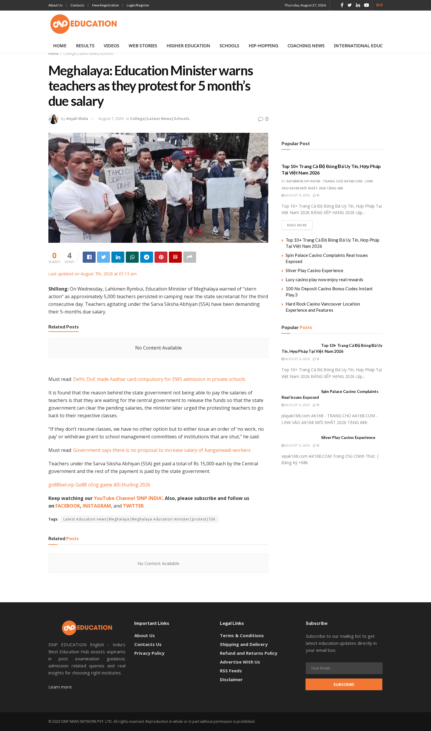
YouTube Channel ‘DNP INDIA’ (128, 498)
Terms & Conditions (242, 635)
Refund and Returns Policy (248, 653)
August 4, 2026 (297, 195)
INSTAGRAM (97, 506)
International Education (365, 45)
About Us (55, 5)
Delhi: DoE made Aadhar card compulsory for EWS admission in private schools (159, 379)
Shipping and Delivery (244, 644)
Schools (229, 45)
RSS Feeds (231, 671)
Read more (297, 225)
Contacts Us (148, 644)
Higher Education (188, 45)
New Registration (105, 5)
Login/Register (138, 5)
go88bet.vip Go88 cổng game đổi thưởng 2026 (99, 484)
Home (60, 45)
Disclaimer (231, 679)
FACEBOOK (67, 506)
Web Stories (143, 45)
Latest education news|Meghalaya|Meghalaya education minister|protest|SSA (139, 519)
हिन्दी (379, 5)
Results (85, 45)
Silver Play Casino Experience (314, 270)
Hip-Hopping (263, 45)
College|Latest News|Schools (88, 53)
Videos (111, 45)
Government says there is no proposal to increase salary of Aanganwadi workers (162, 450)
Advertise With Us (240, 662)
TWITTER (133, 506)
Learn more (60, 687)
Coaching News (306, 45)
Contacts (77, 5)
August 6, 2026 (297, 405)
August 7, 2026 (110, 118)
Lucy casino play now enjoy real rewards (324, 279)
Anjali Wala (77, 118)
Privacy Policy (149, 653)
